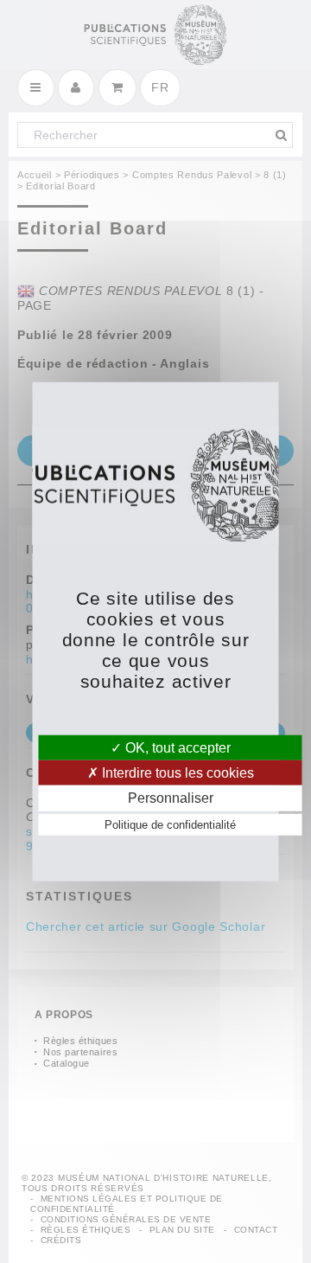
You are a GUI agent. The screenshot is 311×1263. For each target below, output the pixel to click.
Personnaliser (170, 798)
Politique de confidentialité (170, 823)
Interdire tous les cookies (176, 773)
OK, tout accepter (176, 747)
